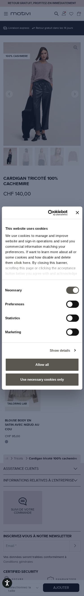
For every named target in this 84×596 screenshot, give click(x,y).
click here (22, 263)
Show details (60, 350)
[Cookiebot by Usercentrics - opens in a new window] (50, 213)
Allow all (42, 365)
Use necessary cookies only (42, 379)
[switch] (72, 304)
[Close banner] (77, 212)
